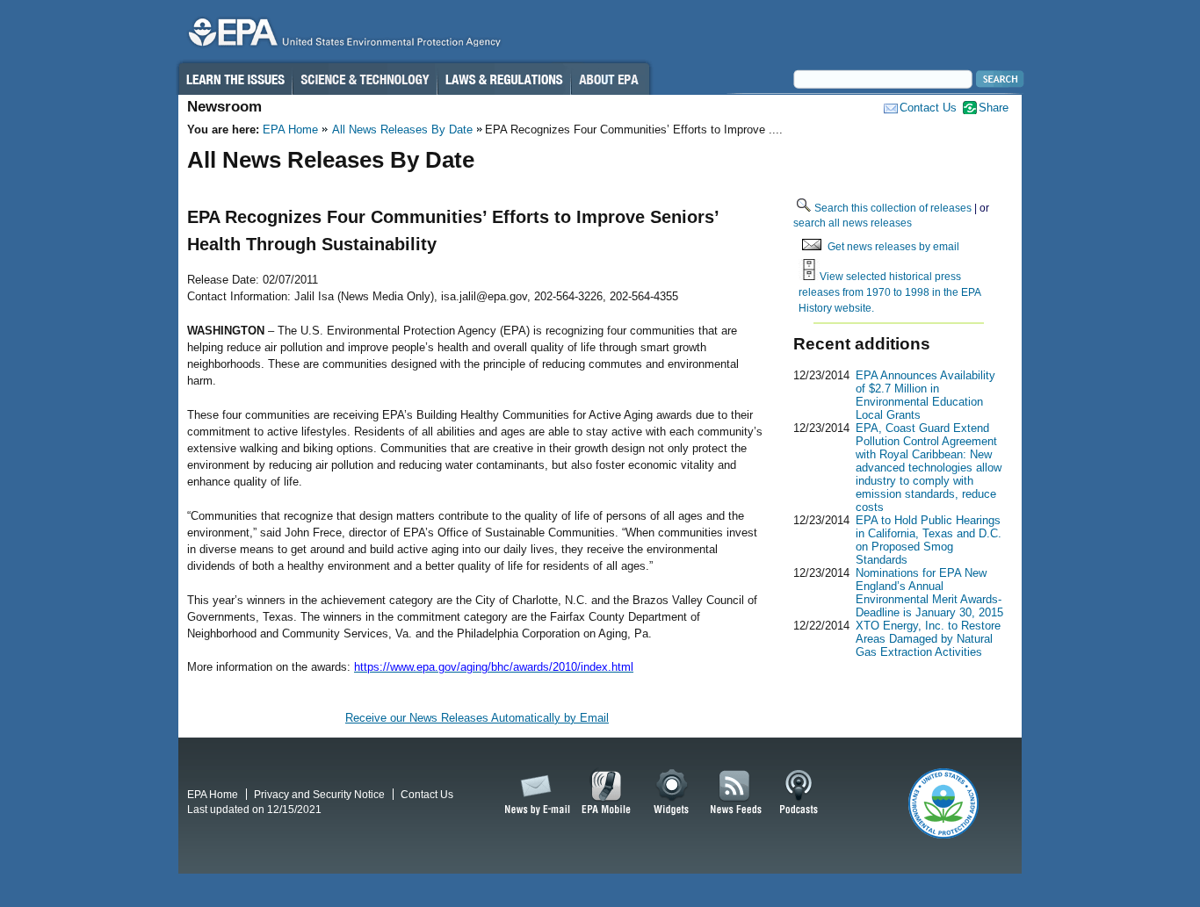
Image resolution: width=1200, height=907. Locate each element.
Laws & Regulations (503, 79)
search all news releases (852, 222)
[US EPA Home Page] (342, 36)
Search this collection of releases (893, 207)
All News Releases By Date (402, 129)
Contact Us (928, 107)
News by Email (534, 793)
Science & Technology (365, 79)
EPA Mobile (607, 793)
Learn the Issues (234, 79)
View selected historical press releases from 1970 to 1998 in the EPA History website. (889, 291)
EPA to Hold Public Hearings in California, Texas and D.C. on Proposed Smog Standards (928, 540)
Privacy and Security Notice (319, 794)
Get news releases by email (893, 246)
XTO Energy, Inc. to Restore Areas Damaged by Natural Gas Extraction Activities (928, 639)
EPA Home (290, 129)
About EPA (610, 79)
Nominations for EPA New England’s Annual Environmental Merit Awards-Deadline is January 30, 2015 (929, 592)
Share (993, 107)
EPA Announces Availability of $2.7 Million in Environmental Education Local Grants (925, 395)
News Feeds (736, 793)
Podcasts (798, 793)
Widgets (672, 793)
